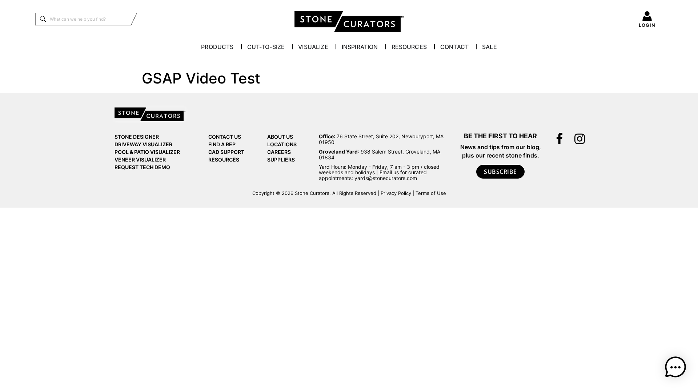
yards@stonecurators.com (385, 178)
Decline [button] (481, 375)
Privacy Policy (396, 193)
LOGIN (647, 25)
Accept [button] (450, 375)
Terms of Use (431, 193)
